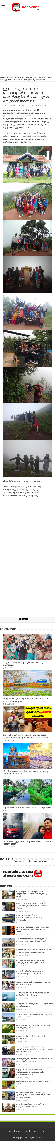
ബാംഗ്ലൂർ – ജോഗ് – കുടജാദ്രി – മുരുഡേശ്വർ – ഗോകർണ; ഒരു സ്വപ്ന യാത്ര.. (31, 893)
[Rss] (28, 1134)
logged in (27, 861)
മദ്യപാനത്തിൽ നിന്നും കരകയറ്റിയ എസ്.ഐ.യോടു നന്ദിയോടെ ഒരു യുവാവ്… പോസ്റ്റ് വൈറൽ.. (34, 1094)
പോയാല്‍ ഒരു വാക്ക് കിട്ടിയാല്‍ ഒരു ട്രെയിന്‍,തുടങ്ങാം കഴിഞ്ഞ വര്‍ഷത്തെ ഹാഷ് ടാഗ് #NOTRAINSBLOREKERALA (34, 1049)
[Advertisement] (27, 41)
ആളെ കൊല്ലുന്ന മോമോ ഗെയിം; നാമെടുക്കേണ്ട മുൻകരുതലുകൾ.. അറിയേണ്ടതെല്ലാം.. (30, 1072)
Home (4, 77)
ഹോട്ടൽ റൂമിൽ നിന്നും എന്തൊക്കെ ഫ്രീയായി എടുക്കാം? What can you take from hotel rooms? (25, 736)
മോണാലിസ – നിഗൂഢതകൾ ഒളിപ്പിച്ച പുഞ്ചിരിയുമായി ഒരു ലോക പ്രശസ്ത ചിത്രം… (31, 905)
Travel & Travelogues (16, 77)
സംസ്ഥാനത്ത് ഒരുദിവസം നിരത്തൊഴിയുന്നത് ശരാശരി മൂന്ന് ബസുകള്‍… (30, 917)
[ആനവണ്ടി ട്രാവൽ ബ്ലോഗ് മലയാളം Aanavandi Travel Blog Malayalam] (27, 7)
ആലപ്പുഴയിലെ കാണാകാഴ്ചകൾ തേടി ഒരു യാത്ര (27, 807)
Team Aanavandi (23, 1131)
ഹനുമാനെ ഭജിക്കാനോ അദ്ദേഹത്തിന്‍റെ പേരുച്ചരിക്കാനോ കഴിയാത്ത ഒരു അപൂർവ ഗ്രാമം (33, 929)
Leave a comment (27, 105)
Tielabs (44, 1131)
